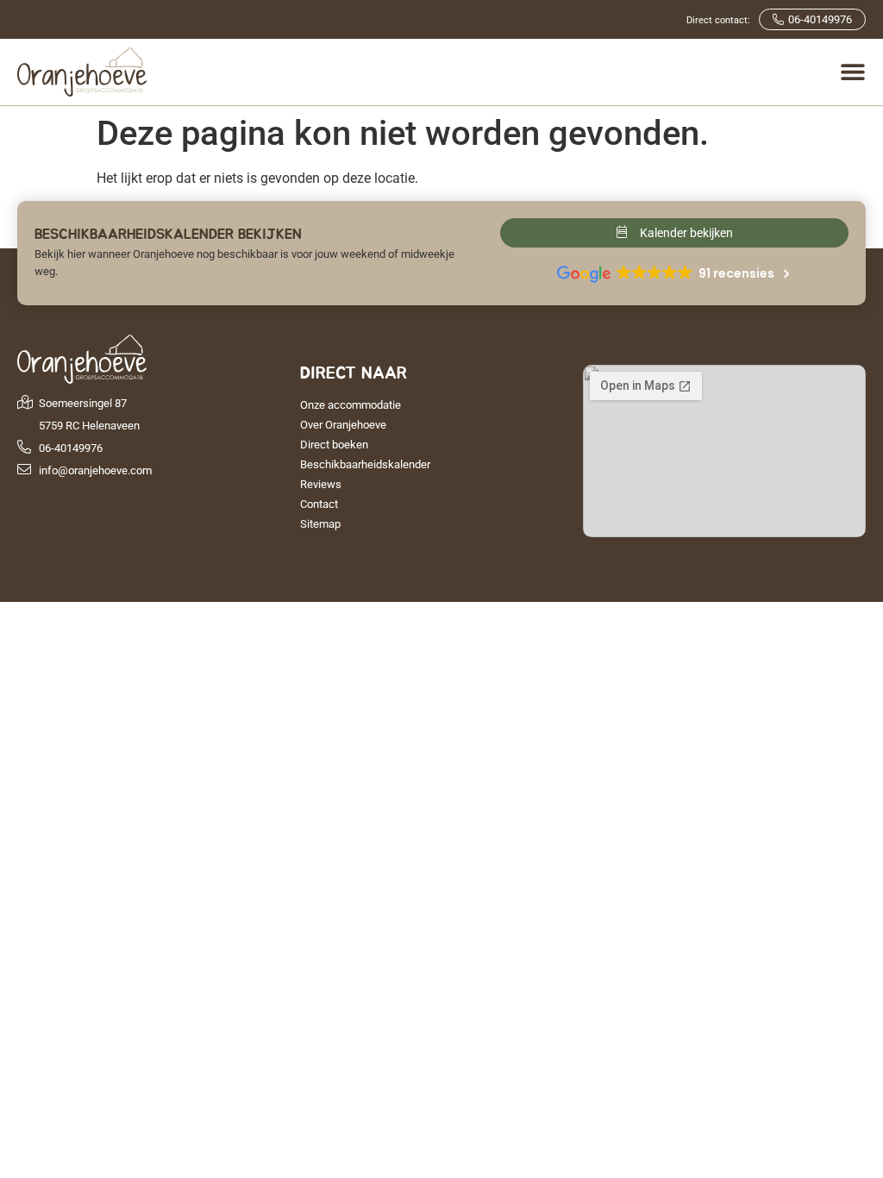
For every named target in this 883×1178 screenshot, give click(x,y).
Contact (319, 504)
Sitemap (320, 523)
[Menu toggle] (853, 72)
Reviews (320, 484)
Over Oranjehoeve (343, 424)
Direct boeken (334, 444)
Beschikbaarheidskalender (365, 464)
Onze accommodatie (350, 404)
